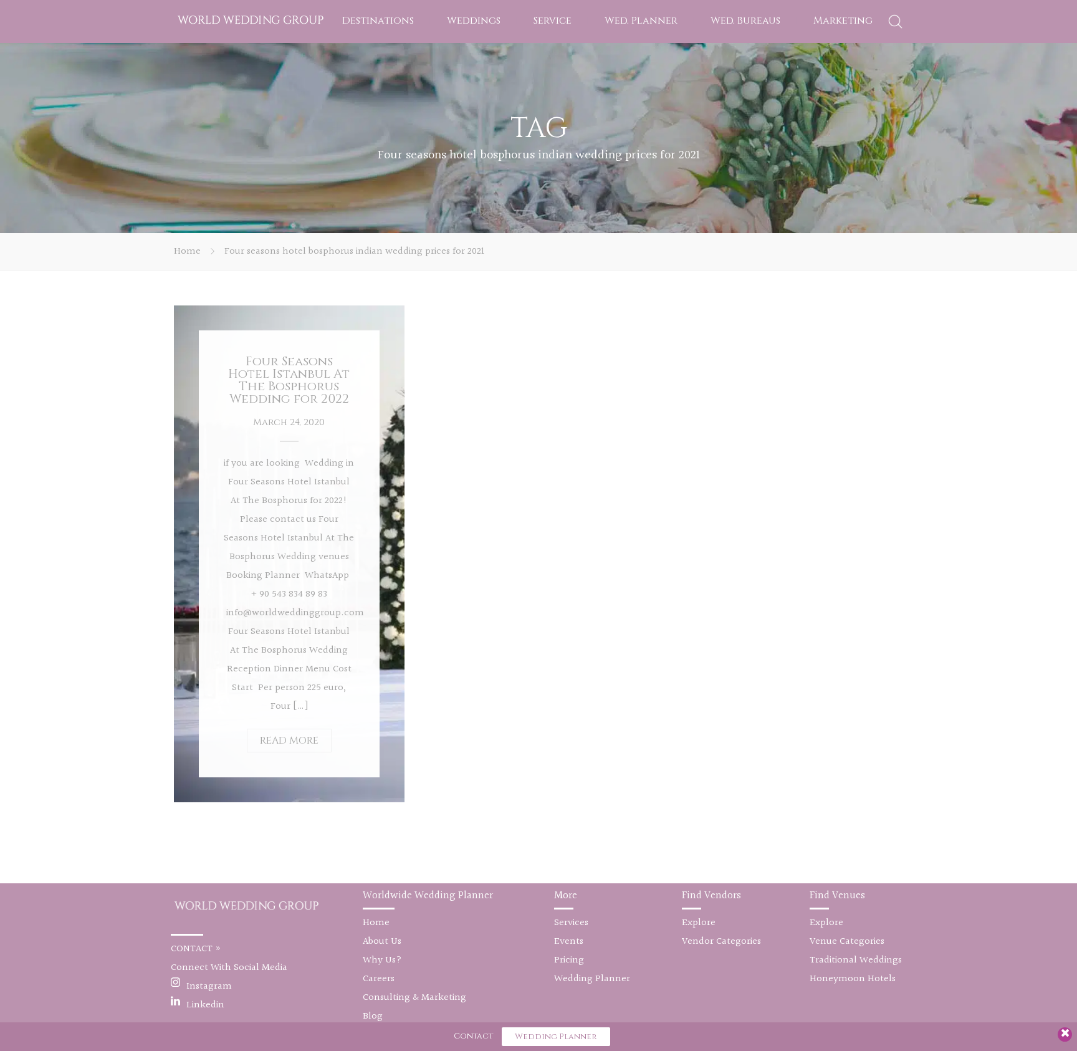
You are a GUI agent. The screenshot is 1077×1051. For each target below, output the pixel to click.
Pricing (569, 960)
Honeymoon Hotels (853, 979)
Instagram (209, 986)
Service (553, 20)
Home (187, 251)
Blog (373, 1016)
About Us (382, 941)
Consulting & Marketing (414, 997)
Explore (699, 923)
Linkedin (205, 1005)
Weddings (473, 20)
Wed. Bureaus (745, 20)
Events (568, 941)
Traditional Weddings (856, 960)
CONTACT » (196, 949)
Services (571, 923)
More (565, 895)
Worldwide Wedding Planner (428, 895)
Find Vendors (711, 895)
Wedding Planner (592, 979)
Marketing (843, 20)
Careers (379, 979)
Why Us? (382, 960)
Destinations (378, 20)
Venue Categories (847, 941)
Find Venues (837, 895)
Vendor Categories (721, 941)
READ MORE (289, 740)
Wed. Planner (641, 20)
